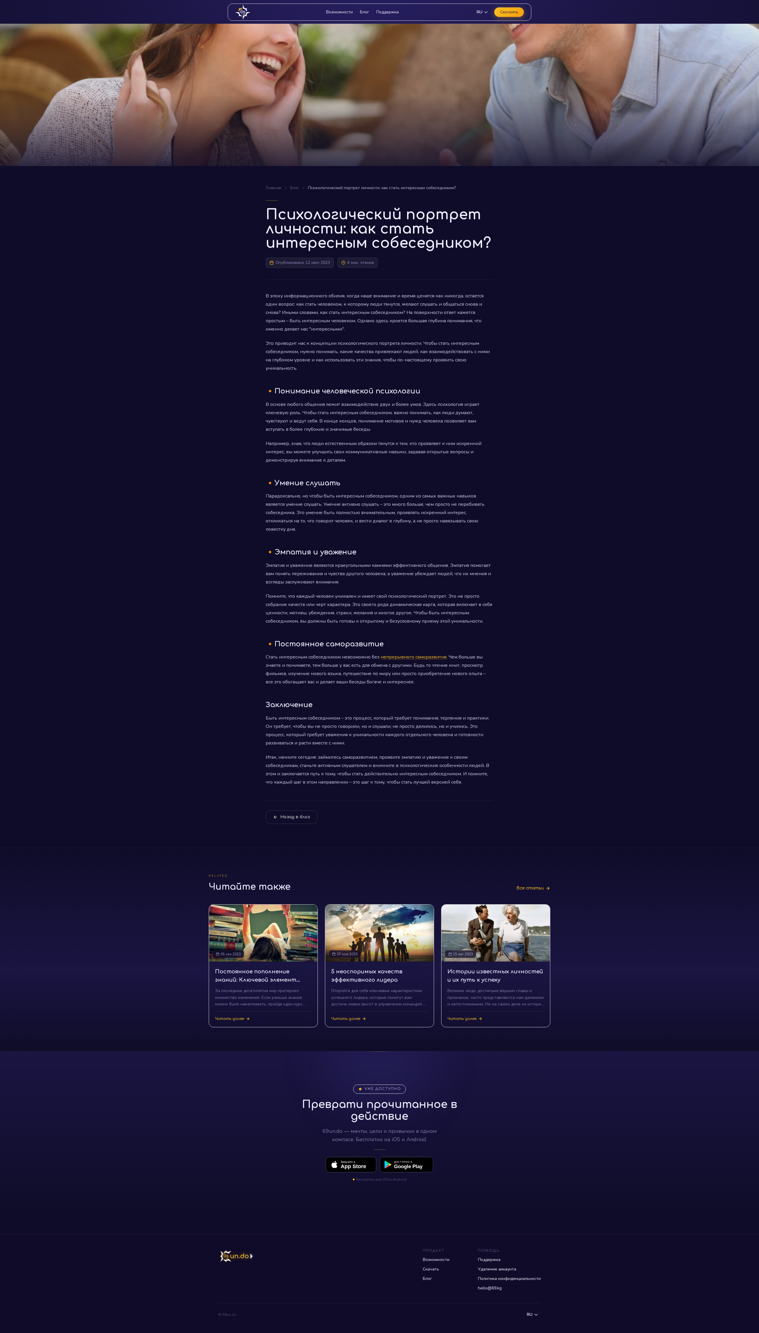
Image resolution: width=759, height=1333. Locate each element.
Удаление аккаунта (497, 1269)
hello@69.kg (490, 1288)
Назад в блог (295, 817)
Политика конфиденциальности (509, 1278)
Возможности (339, 12)
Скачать (509, 12)
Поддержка (387, 12)
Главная (273, 188)
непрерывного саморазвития (414, 657)
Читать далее (229, 1019)
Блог (364, 12)
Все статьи (530, 888)
